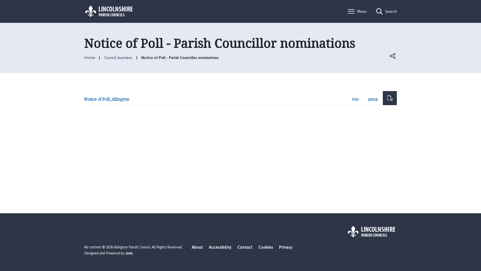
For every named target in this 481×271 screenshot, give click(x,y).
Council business (118, 57)
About (197, 247)
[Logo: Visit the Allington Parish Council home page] (109, 11)
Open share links (393, 56)
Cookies (266, 247)
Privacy (285, 247)
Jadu (129, 253)
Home (89, 57)
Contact (245, 247)
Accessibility (220, 247)
